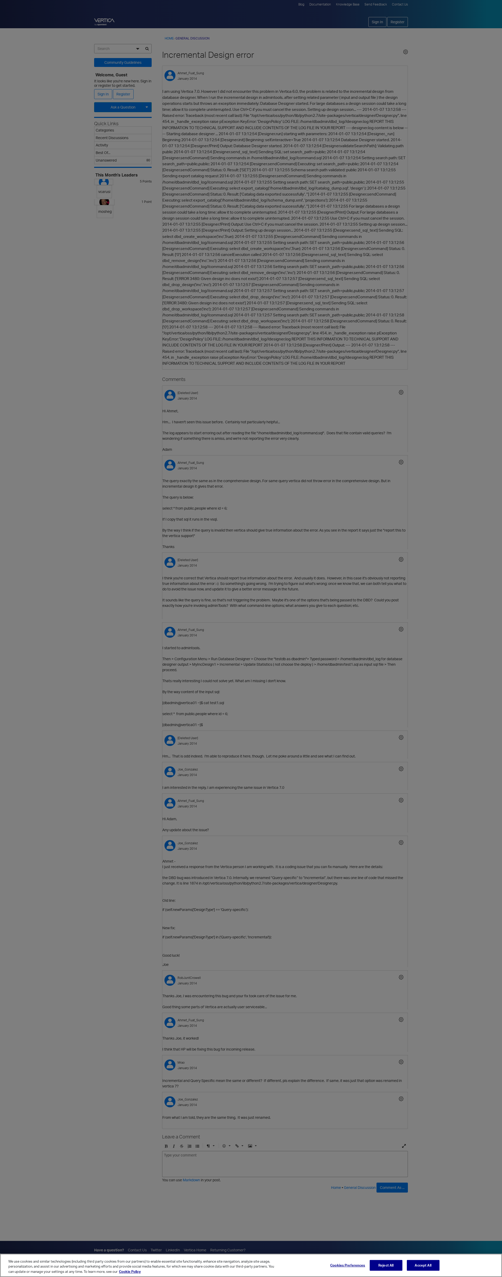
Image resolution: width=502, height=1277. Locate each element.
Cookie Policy (130, 1271)
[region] (251, 1265)
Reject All (385, 1265)
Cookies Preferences (347, 1265)
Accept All (423, 1265)
